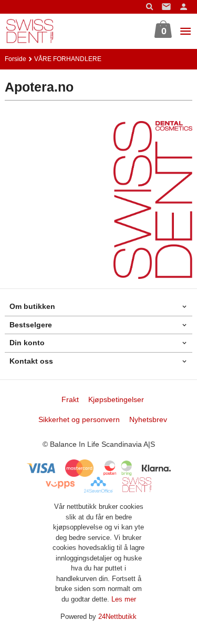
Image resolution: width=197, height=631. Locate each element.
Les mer (123, 599)
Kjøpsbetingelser (116, 399)
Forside (15, 59)
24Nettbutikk (117, 616)
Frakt (70, 399)
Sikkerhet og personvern (79, 419)
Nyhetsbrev (148, 419)
